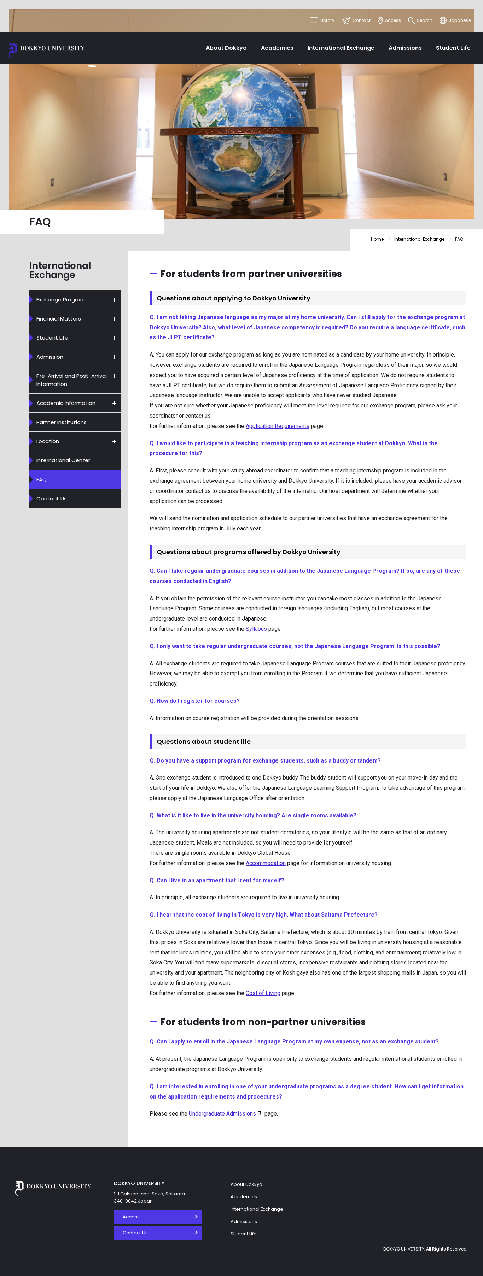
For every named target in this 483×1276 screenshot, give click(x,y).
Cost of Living (263, 993)
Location (47, 441)
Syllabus (256, 628)
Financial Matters (58, 318)
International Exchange (341, 48)
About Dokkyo (226, 48)
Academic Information (65, 403)
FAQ (41, 479)
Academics (277, 48)
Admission (49, 356)
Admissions (405, 48)
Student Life (453, 48)
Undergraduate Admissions (222, 1113)
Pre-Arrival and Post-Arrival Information (71, 380)
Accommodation (266, 863)
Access (131, 1216)
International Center (63, 460)
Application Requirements (277, 426)
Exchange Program (61, 299)
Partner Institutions (61, 422)
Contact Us (51, 498)
